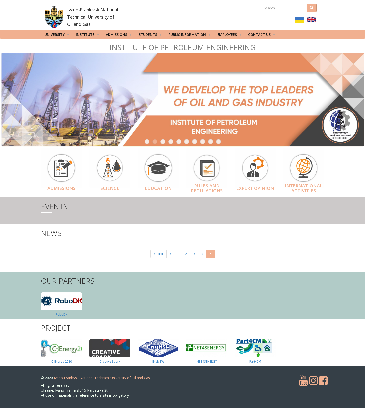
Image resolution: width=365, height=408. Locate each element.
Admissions (61, 188)
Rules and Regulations (207, 188)
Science (109, 188)
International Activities (303, 188)
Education (158, 188)
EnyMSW (158, 361)
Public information (185, 35)
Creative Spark (110, 361)
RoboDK (61, 314)
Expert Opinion (255, 188)
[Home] (54, 17)
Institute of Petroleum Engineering (183, 47)
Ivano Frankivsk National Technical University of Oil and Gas (102, 377)
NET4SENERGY (207, 361)
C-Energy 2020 (61, 361)
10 (218, 141)
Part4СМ (255, 361)
